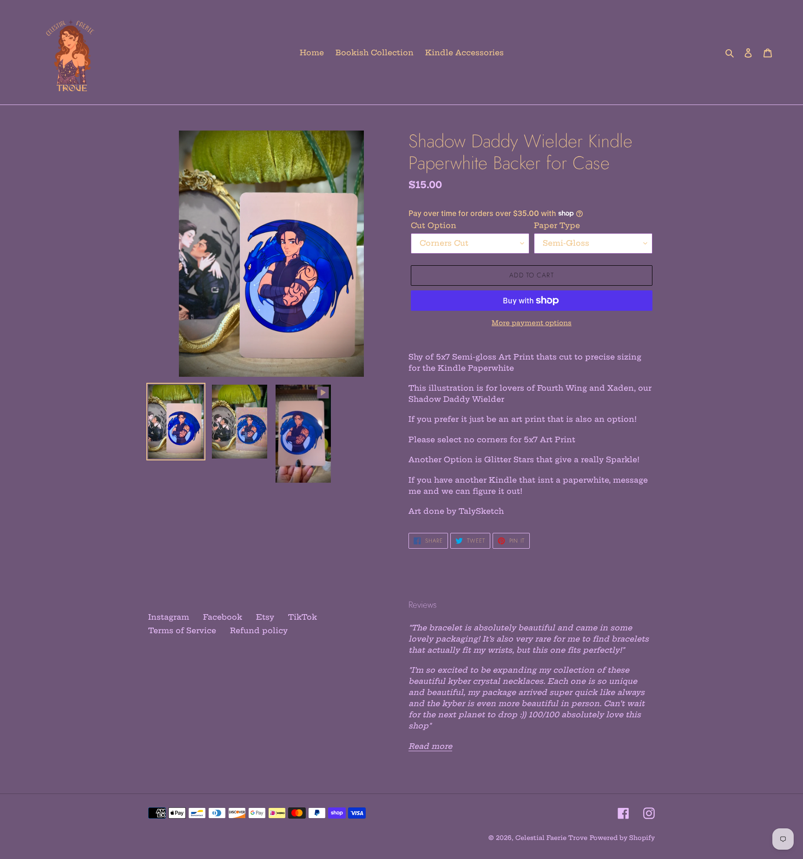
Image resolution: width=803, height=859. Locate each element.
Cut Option (433, 225)
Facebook (222, 617)
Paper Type (557, 225)
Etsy (265, 617)
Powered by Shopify (622, 837)
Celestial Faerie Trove (551, 837)
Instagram (168, 617)
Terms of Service (182, 630)
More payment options (532, 323)
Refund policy (259, 630)
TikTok (302, 617)
